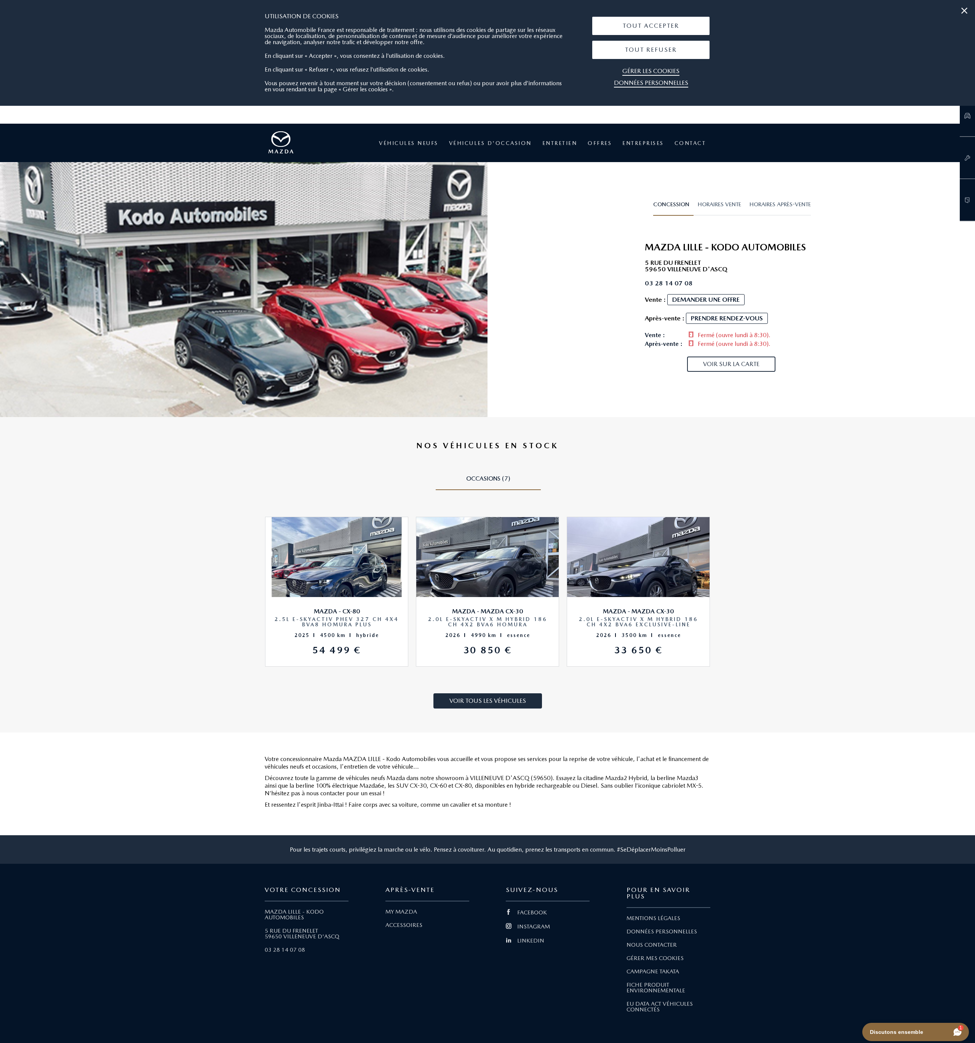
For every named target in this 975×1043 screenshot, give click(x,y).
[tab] (673, 208)
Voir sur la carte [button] (731, 364)
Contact (690, 143)
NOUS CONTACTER (652, 944)
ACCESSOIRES (403, 925)
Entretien (559, 143)
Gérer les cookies (650, 71)
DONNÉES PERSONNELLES (662, 931)
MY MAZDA (401, 911)
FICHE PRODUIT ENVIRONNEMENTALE (656, 987)
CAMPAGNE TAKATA (653, 971)
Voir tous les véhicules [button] (487, 700)
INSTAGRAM (533, 926)
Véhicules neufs (408, 143)
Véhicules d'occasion (490, 143)
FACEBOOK (532, 912)
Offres (600, 143)
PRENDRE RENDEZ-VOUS (727, 318)
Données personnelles (651, 82)
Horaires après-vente (780, 204)
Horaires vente (719, 204)
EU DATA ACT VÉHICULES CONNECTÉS (660, 1006)
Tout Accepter (651, 25)
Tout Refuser (651, 49)
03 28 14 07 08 (285, 949)
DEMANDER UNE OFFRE (706, 299)
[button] (650, 26)
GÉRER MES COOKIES (655, 958)
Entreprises (643, 143)
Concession (671, 204)
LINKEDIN (530, 940)
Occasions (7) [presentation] (488, 478)
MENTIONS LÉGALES (653, 918)
